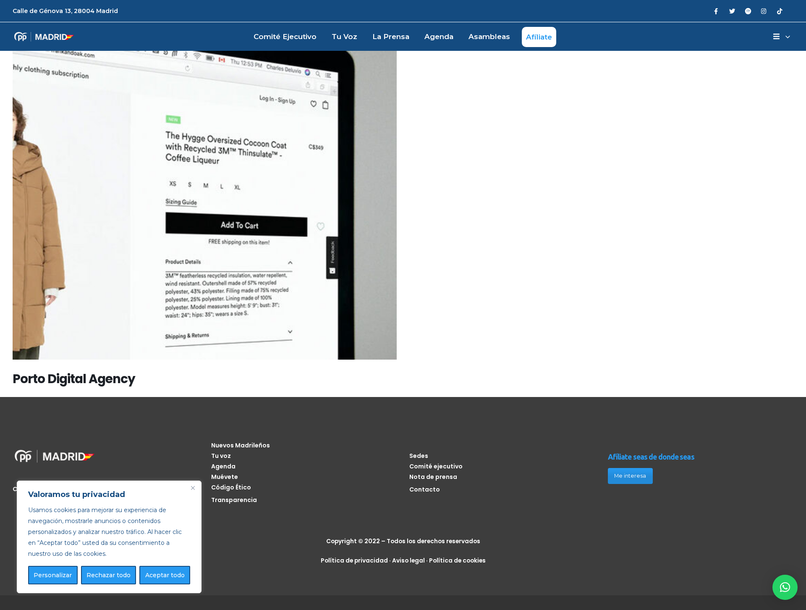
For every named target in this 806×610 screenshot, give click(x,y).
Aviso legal (408, 560)
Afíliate (539, 37)
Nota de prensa (433, 477)
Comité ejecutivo (285, 36)
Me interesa (630, 476)
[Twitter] (732, 11)
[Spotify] (748, 11)
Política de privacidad (354, 560)
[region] (109, 537)
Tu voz (344, 36)
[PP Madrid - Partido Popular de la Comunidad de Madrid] (44, 37)
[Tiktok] (780, 11)
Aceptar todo (165, 575)
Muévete (224, 477)
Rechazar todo (108, 575)
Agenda (438, 36)
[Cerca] (193, 488)
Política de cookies (457, 560)
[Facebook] (716, 11)
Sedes (418, 456)
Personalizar (53, 575)
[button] (785, 587)
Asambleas (489, 36)
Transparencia (234, 500)
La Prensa (390, 36)
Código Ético (231, 487)
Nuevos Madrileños (240, 445)
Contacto (424, 489)
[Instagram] (764, 11)
